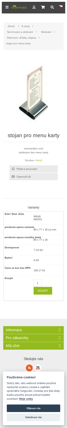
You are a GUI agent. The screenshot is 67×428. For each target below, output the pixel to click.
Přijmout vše (34, 408)
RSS (29, 368)
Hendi (39, 160)
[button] (7, 7)
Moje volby (26, 398)
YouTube (37, 368)
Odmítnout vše (33, 417)
